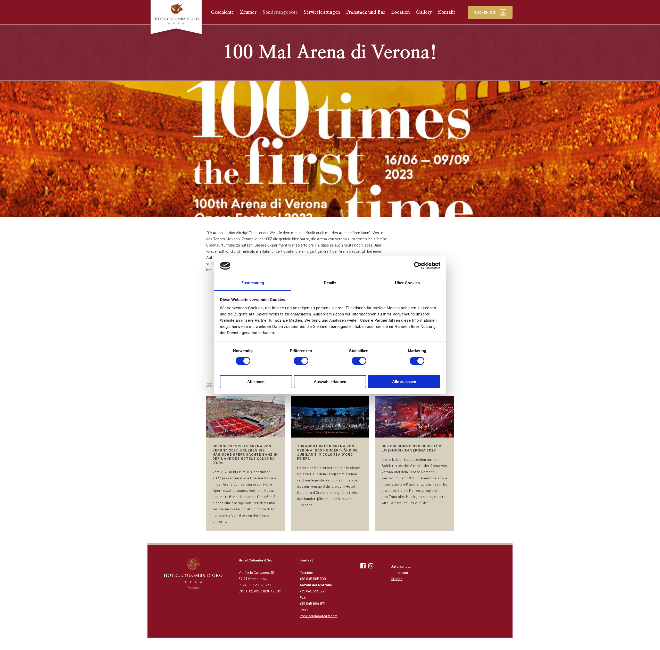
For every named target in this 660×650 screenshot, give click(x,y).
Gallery (424, 12)
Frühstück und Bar (365, 12)
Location (400, 12)
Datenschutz (400, 566)
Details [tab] (330, 283)
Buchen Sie (485, 12)
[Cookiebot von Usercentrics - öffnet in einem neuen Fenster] (417, 265)
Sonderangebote (280, 12)
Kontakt (446, 12)
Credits (396, 578)
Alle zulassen (404, 381)
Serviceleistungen (322, 12)
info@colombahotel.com (318, 616)
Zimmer (248, 12)
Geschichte (222, 12)
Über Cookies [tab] (407, 283)
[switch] (301, 361)
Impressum (399, 572)
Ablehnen (256, 381)
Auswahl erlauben (330, 381)
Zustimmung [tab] (252, 283)
